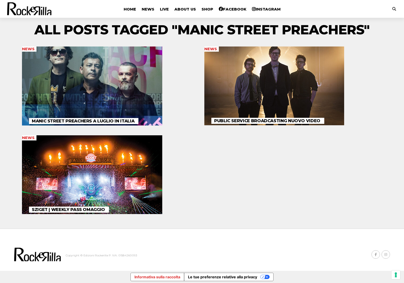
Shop (207, 9)
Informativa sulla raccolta (157, 277)
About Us (185, 9)
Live (164, 9)
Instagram (268, 9)
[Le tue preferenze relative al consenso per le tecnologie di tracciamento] (395, 274)
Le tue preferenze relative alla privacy (222, 277)
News (148, 9)
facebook (234, 9)
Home (130, 9)
